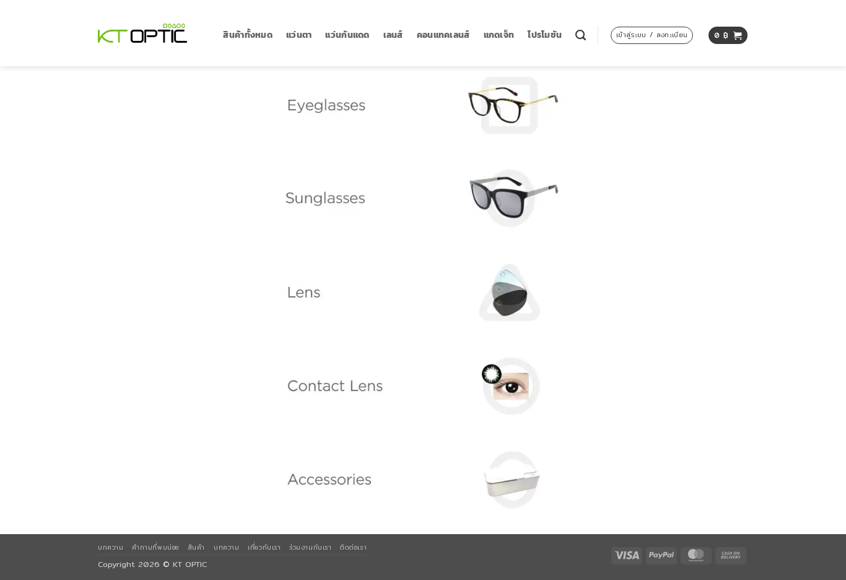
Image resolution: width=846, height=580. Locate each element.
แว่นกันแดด (347, 35)
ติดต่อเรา (353, 547)
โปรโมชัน (545, 35)
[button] (652, 35)
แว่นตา (299, 35)
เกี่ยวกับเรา (264, 547)
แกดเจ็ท (499, 35)
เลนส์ (393, 35)
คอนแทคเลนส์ (443, 35)
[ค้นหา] (580, 35)
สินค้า (196, 547)
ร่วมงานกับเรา (310, 547)
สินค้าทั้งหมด (248, 35)
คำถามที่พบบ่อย (155, 547)
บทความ (110, 547)
